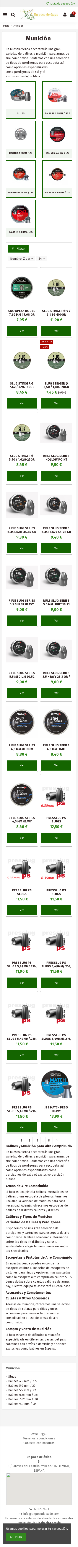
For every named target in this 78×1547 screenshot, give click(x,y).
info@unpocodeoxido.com (41, 1514)
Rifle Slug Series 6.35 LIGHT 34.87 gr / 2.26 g (21, 531)
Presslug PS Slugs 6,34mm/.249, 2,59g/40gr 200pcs (22, 896)
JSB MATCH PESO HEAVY (56, 1109)
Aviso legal (39, 1434)
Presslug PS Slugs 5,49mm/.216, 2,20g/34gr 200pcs (56, 966)
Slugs (20, 113)
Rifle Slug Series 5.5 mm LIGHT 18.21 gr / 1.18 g (56, 604)
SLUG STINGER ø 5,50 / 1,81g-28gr (56, 385)
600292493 (41, 1509)
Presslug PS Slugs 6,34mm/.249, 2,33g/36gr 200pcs (56, 896)
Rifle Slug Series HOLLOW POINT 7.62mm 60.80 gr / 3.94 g (56, 461)
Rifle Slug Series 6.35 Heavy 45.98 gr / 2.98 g (56, 531)
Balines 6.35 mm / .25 (20, 192)
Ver (22, 330)
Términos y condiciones (39, 1438)
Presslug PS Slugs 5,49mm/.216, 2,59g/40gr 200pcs (22, 966)
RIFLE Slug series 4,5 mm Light (56, 747)
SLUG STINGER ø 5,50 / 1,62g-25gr (22, 457)
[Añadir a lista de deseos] (34, 273)
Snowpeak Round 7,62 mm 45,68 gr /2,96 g (22, 314)
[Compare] (34, 281)
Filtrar (20, 249)
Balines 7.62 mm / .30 (57, 192)
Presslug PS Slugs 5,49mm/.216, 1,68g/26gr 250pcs (56, 1038)
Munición (13, 1368)
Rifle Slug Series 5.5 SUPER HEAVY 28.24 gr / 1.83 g (21, 604)
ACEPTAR (16, 1537)
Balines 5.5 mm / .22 (57, 153)
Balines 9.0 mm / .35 (21, 232)
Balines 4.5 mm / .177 (57, 113)
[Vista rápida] (34, 289)
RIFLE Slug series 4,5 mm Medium (21, 747)
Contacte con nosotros (39, 1443)
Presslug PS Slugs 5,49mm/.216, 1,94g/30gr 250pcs (22, 1038)
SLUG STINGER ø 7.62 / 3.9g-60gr (21, 385)
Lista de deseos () (62, 3)
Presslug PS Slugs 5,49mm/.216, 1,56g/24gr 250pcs (22, 1111)
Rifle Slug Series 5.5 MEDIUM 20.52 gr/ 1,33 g (21, 676)
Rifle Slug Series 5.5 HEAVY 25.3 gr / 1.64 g (56, 676)
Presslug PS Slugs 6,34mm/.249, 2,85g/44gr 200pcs (56, 823)
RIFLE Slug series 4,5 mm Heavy (21, 820)
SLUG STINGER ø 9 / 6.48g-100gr (56, 312)
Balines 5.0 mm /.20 (20, 153)
